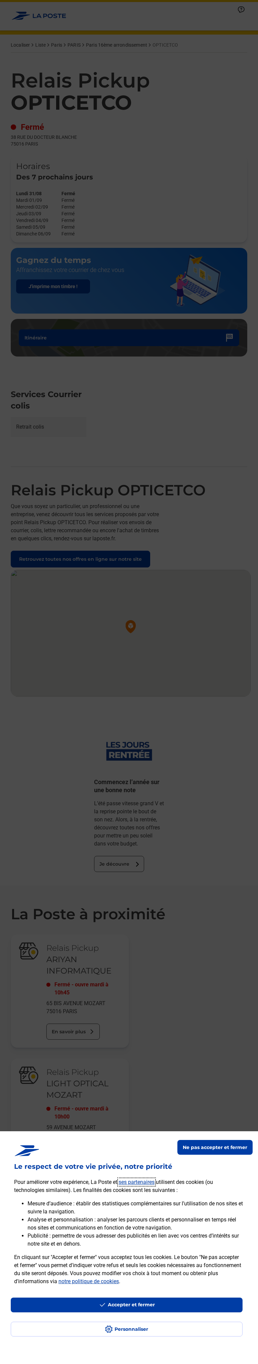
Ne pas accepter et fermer (215, 1147)
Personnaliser (131, 1329)
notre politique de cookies (88, 1281)
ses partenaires (137, 1182)
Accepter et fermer (131, 1305)
